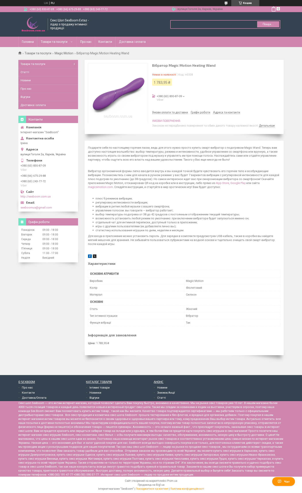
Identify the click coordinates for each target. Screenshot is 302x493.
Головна (28, 42)
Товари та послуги (54, 42)
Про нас (86, 42)
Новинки (95, 392)
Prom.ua (172, 480)
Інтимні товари (100, 387)
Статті (25, 72)
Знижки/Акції (166, 392)
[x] (94, 257)
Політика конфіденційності (187, 488)
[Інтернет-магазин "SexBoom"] (33, 24)
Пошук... (268, 24)
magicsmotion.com (100, 187)
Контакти (105, 42)
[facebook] (90, 257)
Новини (26, 80)
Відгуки (25, 97)
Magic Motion (64, 53)
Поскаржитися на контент (152, 488)
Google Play (238, 183)
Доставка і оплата (132, 42)
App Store (222, 183)
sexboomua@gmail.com (36, 207)
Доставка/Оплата (34, 397)
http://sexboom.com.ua (36, 196)
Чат (287, 481)
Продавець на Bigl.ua (151, 484)
